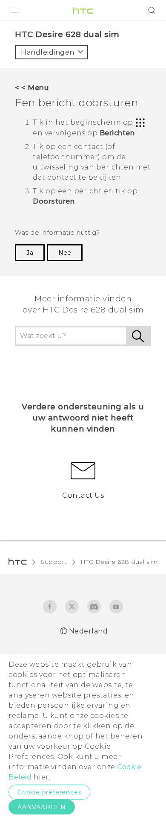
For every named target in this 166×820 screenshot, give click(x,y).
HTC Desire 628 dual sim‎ (119, 562)
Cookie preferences (49, 792)
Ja (29, 253)
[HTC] (83, 10)
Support (53, 562)
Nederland (88, 631)
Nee (64, 253)
